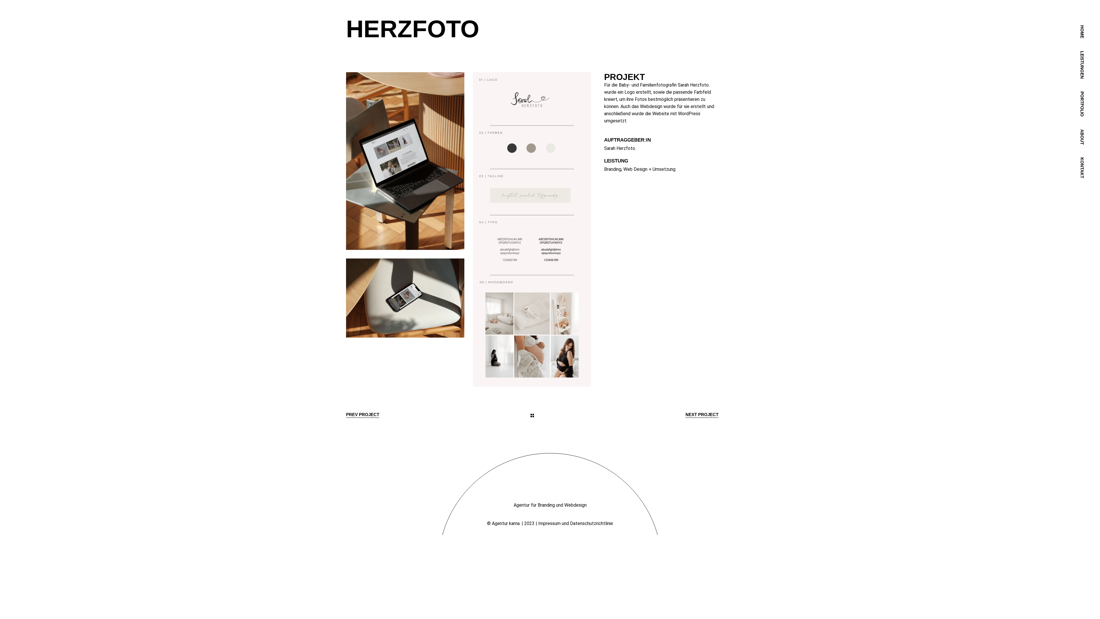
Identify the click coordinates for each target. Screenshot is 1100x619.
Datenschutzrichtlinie (591, 523)
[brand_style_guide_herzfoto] (532, 229)
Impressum (549, 523)
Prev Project (362, 414)
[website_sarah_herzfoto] (405, 161)
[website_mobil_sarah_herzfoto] (405, 297)
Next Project (701, 414)
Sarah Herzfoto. (620, 148)
